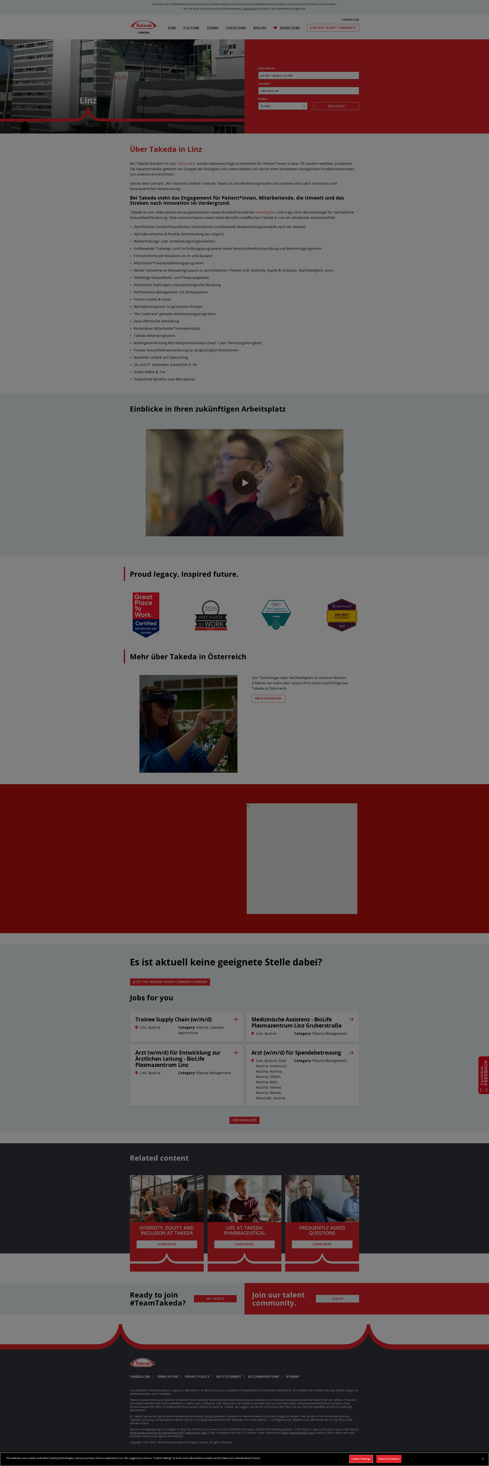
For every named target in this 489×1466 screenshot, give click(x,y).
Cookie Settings (361, 1458)
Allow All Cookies (388, 1458)
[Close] (483, 1459)
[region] (244, 1459)
